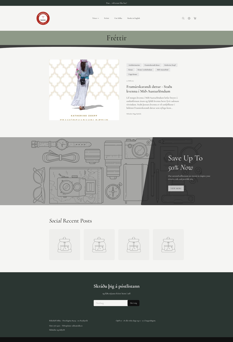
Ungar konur (133, 74)
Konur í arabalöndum (145, 70)
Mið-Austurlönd (162, 70)
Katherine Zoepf (170, 65)
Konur (131, 70)
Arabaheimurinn (134, 65)
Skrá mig (133, 303)
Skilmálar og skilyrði (57, 330)
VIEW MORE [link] (176, 188)
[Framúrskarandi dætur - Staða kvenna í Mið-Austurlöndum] (84, 90)
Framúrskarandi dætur (152, 65)
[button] (95, 18)
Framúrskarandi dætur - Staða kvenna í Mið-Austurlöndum (149, 89)
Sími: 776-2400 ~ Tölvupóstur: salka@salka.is (65, 326)
